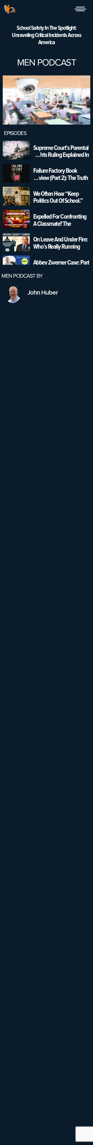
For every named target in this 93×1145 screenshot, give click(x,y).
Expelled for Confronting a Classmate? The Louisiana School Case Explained (60, 220)
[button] (46, 100)
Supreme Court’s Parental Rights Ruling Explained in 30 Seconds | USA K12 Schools (61, 151)
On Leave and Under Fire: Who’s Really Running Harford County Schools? (60, 243)
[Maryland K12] (10, 9)
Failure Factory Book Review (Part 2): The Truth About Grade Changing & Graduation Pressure (60, 174)
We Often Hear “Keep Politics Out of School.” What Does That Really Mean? (58, 197)
